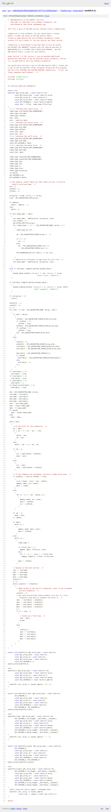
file (47, 16)
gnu (4, 10)
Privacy (18, 809)
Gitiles (13, 809)
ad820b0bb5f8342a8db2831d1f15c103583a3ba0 (35, 10)
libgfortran (66, 10)
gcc (9, 10)
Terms (25, 809)
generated (78, 10)
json (107, 809)
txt (102, 809)
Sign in (106, 3)
